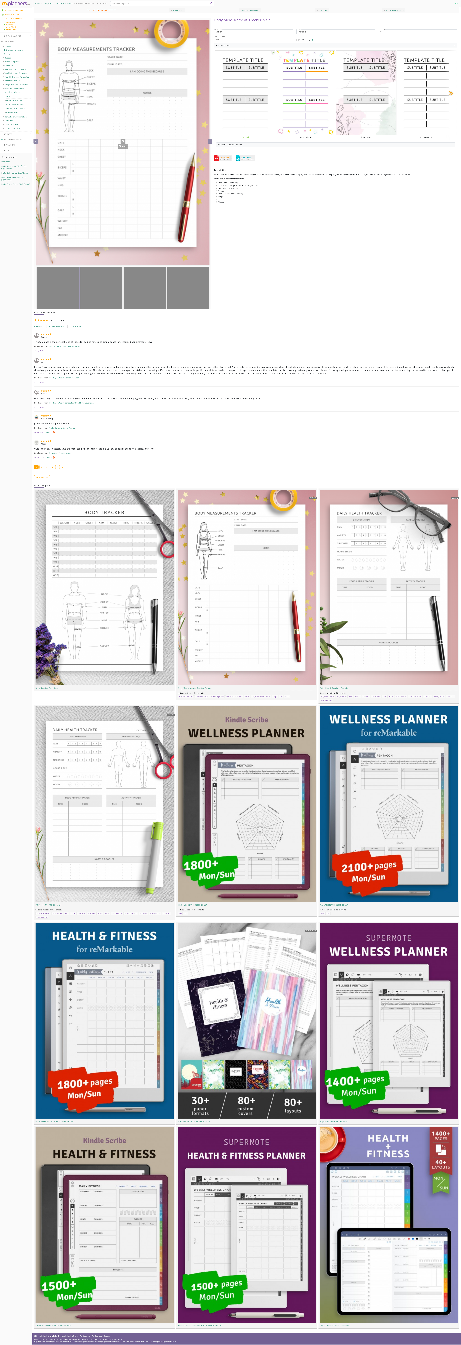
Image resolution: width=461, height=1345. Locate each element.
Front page (5, 162)
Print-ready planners (13, 50)
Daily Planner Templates (15, 69)
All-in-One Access (14, 10)
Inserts (7, 46)
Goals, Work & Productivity (16, 88)
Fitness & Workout (14, 100)
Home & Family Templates (15, 117)
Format (382, 29)
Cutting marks (220, 36)
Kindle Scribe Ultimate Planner (62, 428)
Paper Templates (12, 61)
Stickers (322, 10)
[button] (312, 40)
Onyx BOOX (11, 27)
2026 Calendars (13, 14)
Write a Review (42, 477)
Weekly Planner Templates (16, 73)
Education (8, 120)
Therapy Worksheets (15, 108)
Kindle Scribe (11, 30)
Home (37, 3)
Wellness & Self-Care (15, 104)
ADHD (8, 96)
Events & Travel (11, 124)
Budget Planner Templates (16, 84)
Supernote (10, 24)
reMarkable (10, 22)
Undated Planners (12, 80)
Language (218, 29)
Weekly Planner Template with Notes (65, 346)
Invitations (9, 145)
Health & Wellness (64, 3)
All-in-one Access (394, 10)
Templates (48, 3)
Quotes (7, 58)
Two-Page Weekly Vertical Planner (64, 378)
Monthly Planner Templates (16, 77)
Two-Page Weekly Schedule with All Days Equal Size (71, 403)
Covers (7, 54)
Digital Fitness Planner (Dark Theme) (15, 184)
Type (299, 29)
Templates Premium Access (61, 453)
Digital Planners (251, 10)
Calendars (8, 65)
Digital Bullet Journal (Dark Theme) (14, 173)
